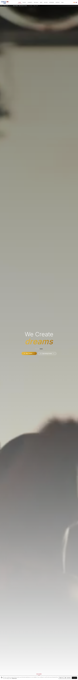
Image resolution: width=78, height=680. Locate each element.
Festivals (36, 2)
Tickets (24, 2)
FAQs (62, 2)
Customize (69, 677)
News (41, 2)
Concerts (30, 2)
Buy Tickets (29, 353)
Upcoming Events (47, 353)
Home (19, 2)
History (46, 2)
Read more (14, 678)
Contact (58, 2)
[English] (76, 2)
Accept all (74, 677)
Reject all (61, 677)
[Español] (74, 2)
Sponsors (51, 2)
